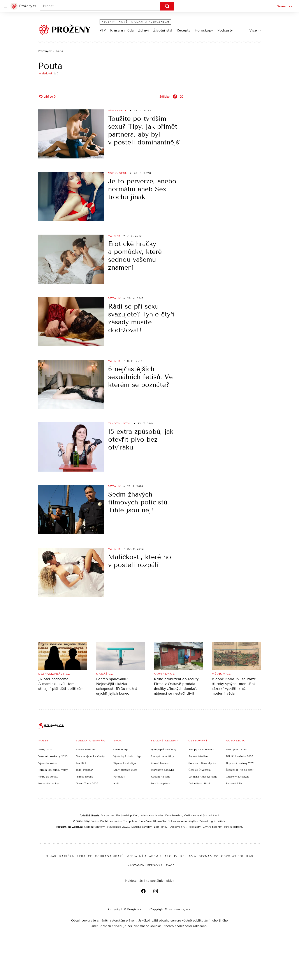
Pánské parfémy (233, 826)
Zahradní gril (207, 821)
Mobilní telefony (94, 826)
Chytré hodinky (212, 826)
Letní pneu (160, 826)
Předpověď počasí (127, 815)
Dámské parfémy (141, 826)
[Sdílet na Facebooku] (175, 96)
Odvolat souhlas (237, 856)
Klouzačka (159, 821)
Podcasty (225, 30)
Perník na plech (160, 783)
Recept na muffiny (162, 756)
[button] (71, 133)
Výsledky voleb (47, 763)
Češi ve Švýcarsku (199, 769)
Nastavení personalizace (151, 865)
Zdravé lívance (160, 763)
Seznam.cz (284, 6)
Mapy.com (107, 815)
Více (253, 30)
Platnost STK (234, 783)
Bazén (94, 821)
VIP (103, 30)
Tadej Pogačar (84, 769)
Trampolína (130, 821)
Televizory (194, 826)
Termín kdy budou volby (53, 769)
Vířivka (222, 821)
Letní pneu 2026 (236, 749)
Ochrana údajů (109, 856)
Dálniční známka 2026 (239, 756)
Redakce (84, 856)
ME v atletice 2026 (125, 769)
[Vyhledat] (167, 6)
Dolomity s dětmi (199, 783)
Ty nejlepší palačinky (163, 749)
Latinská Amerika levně (202, 776)
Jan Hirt (81, 763)
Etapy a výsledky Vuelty (90, 756)
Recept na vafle (160, 776)
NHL (116, 783)
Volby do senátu (48, 776)
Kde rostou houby (152, 815)
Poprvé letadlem (198, 756)
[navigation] (5, 6)
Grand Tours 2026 (87, 783)
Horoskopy (204, 30)
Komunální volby (48, 783)
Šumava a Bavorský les (202, 763)
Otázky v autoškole (237, 776)
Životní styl (162, 30)
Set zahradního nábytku (182, 821)
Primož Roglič (84, 776)
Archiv (171, 856)
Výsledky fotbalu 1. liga (127, 756)
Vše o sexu (118, 110)
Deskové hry (178, 826)
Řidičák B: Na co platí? (240, 769)
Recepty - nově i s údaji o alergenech (135, 21)
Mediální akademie (144, 856)
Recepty (183, 30)
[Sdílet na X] (181, 96)
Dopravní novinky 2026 (240, 763)
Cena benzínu (173, 815)
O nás (51, 856)
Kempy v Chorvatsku (201, 749)
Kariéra (66, 856)
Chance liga (120, 749)
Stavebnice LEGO (118, 826)
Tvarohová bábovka (162, 769)
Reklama (188, 856)
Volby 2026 (45, 749)
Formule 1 (119, 776)
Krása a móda (122, 30)
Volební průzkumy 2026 (52, 756)
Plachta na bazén (110, 821)
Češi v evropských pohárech (202, 815)
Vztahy (114, 235)
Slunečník (145, 821)
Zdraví (143, 30)
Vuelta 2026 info (86, 749)
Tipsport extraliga (124, 763)
